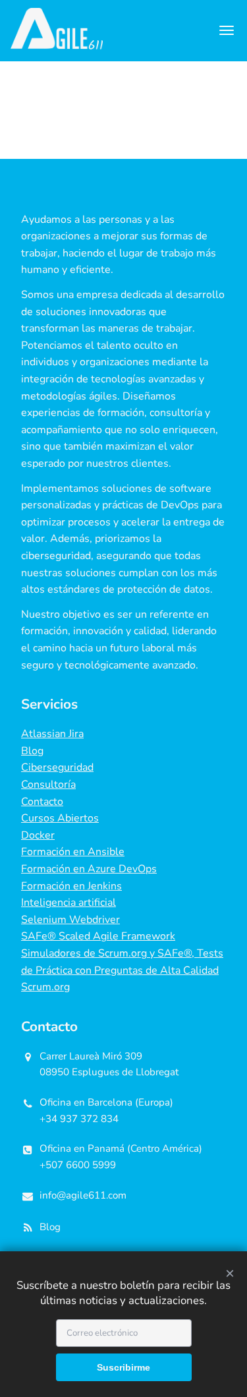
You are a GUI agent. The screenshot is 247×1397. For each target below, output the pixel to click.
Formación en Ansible (72, 852)
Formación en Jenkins (71, 886)
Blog (32, 751)
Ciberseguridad (57, 767)
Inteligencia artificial (68, 902)
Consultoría (48, 784)
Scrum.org (45, 987)
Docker (38, 835)
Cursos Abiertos (60, 818)
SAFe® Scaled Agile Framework (98, 936)
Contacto (42, 801)
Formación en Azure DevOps (89, 869)
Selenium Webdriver (70, 919)
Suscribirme (123, 1367)
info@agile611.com (83, 1195)
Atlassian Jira (52, 734)
